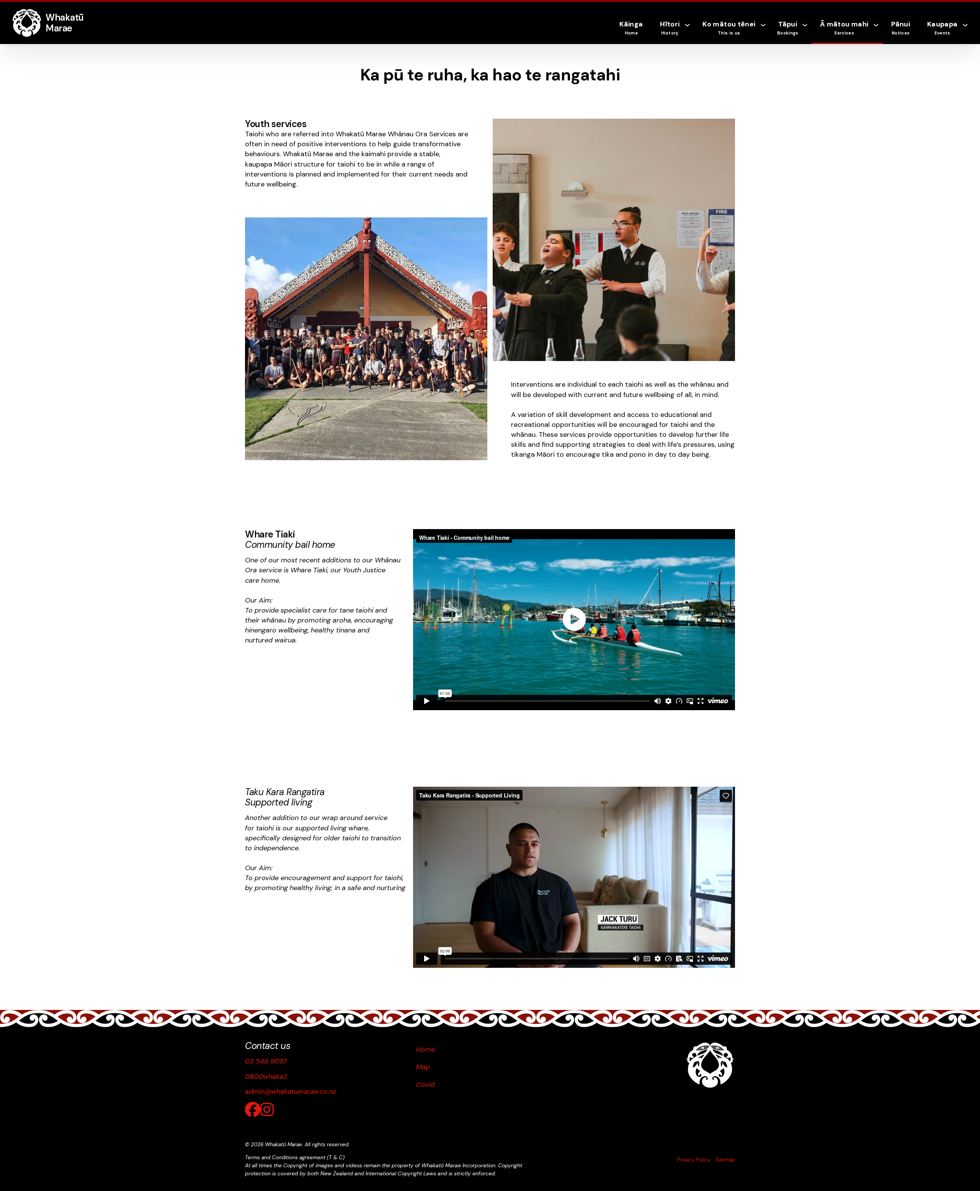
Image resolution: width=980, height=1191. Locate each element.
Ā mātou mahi (844, 28)
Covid (425, 1084)
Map (423, 1067)
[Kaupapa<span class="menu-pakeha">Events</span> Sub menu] (967, 30)
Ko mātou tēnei (728, 28)
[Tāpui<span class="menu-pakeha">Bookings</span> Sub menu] (807, 30)
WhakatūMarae (65, 22)
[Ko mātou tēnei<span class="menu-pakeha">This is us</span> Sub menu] (765, 30)
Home (425, 1049)
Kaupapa (942, 28)
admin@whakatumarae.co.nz (290, 1091)
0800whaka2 (266, 1076)
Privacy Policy (693, 1160)
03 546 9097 (266, 1061)
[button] (574, 619)
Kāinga (631, 28)
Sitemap (725, 1160)
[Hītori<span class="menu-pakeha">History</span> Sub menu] (689, 30)
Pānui (900, 28)
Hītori (669, 28)
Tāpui (788, 28)
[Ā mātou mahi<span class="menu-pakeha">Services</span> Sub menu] (878, 30)
